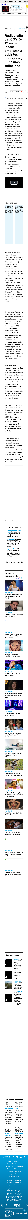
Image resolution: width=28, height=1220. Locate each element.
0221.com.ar (8, 28)
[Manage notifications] (24, 1210)
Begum (12, 1174)
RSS (15, 1185)
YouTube (21, 1157)
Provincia (18, 1164)
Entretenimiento (14, 1176)
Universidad (10, 13)
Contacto (20, 1185)
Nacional (7, 1166)
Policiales (17, 1161)
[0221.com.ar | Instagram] (10, 1)
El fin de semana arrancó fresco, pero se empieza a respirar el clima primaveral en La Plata (13, 552)
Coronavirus (16, 521)
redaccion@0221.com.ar (14, 1199)
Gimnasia (10, 1171)
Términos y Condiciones (14, 1180)
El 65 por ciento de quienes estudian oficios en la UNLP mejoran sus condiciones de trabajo (14, 542)
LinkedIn (24, 1157)
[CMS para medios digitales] (19, 1213)
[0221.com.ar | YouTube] (19, 1)
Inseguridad (18, 1)
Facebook (13, 1157)
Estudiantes (19, 13)
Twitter (17, 1157)
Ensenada (20, 1166)
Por (6, 91)
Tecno (16, 1174)
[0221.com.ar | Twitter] (16, 1)
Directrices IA (9, 1185)
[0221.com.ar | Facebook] (13, 1)
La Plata (15, 28)
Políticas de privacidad (14, 1182)
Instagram (9, 1157)
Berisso (14, 1166)
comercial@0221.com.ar (14, 1200)
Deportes (10, 1169)
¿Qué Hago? (17, 1171)
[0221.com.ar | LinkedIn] (22, 1)
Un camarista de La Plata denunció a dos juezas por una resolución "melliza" (14, 533)
